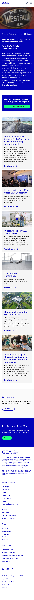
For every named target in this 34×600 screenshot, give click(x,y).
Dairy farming (6, 495)
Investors (5, 534)
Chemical (5, 489)
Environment (6, 498)
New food (5, 513)
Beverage (5, 487)
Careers (5, 540)
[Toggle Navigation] (31, 3)
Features (12, 34)
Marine (4, 510)
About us (5, 528)
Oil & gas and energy (9, 515)
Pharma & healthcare (9, 518)
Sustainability (7, 531)
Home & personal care (9, 507)
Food (4, 501)
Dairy (4, 492)
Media (4, 34)
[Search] (27, 3)
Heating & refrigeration (10, 504)
